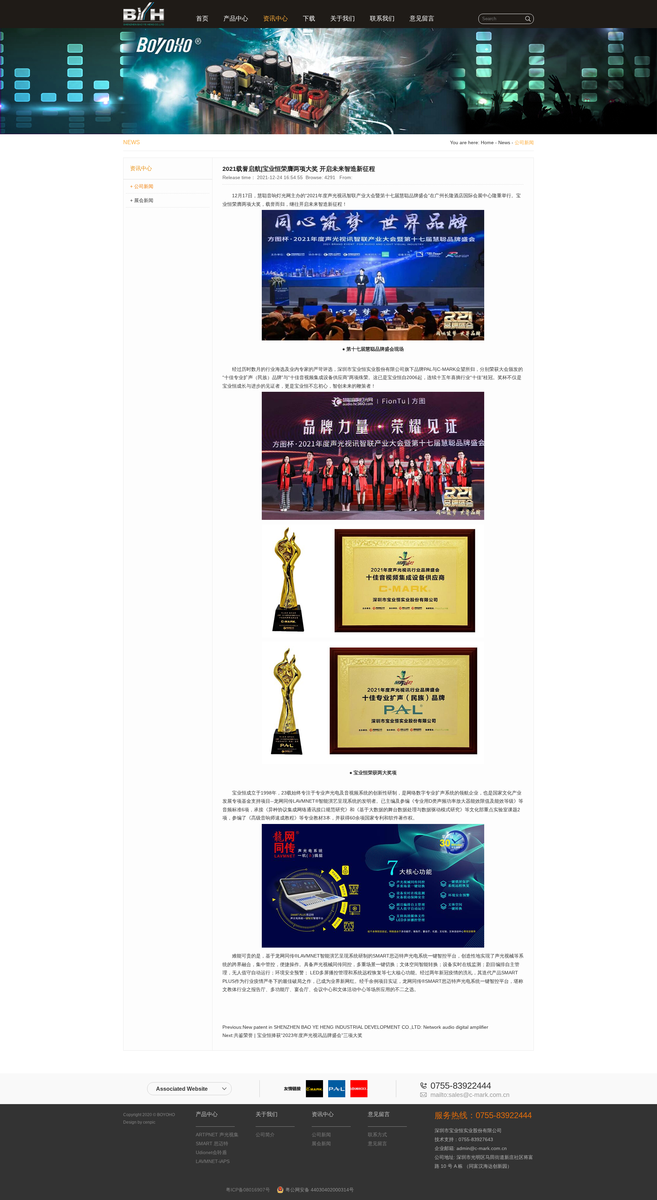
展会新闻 (321, 1143)
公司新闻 (321, 1134)
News (504, 142)
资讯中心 (275, 18)
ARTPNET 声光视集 (217, 1134)
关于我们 (342, 18)
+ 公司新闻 (141, 186)
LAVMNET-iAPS (213, 1161)
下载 (309, 18)
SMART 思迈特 (212, 1143)
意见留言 (422, 18)
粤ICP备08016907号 (248, 1189)
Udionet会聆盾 (211, 1152)
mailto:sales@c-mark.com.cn (470, 1094)
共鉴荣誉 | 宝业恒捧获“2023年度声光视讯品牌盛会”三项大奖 (298, 1035)
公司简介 (265, 1134)
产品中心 (235, 18)
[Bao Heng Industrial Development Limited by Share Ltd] (145, 24)
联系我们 (382, 18)
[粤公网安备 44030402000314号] (357, 1189)
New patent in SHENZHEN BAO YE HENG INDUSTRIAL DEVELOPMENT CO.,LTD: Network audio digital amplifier (365, 1027)
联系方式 (377, 1134)
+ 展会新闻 (141, 200)
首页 (202, 18)
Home (487, 142)
